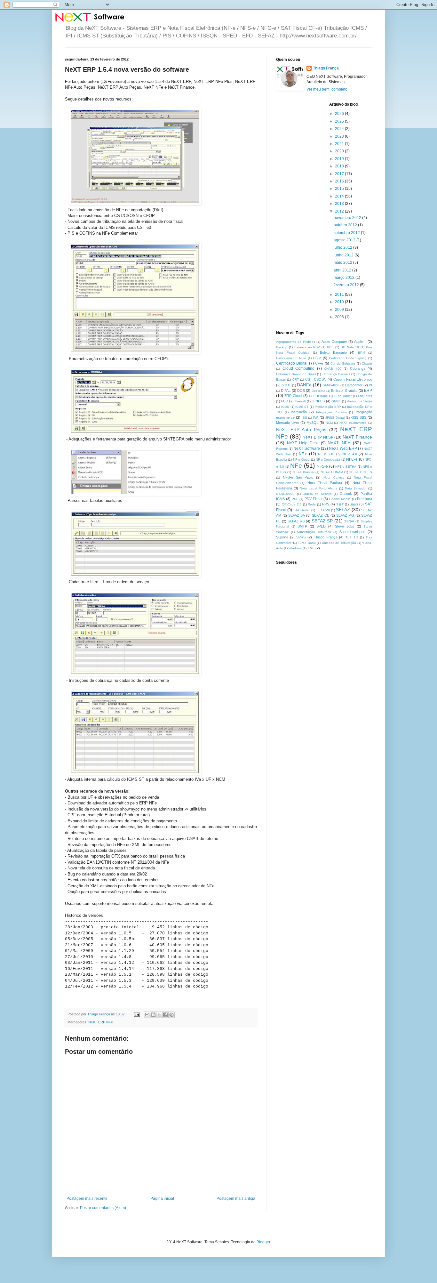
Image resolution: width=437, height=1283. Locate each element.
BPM (361, 352)
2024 (340, 128)
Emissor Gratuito (344, 390)
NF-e (303, 454)
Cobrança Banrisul (336, 374)
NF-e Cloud (301, 459)
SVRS (301, 537)
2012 (340, 211)
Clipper (367, 363)
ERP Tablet (342, 396)
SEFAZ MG (345, 515)
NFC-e (352, 459)
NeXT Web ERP (343, 448)
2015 (340, 188)
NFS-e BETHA (346, 466)
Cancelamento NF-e (291, 358)
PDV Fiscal (313, 499)
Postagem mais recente (87, 1198)
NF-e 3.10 (326, 454)
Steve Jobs (344, 526)
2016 (340, 181)
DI (370, 385)
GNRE (336, 401)
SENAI (349, 521)
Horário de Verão (359, 401)
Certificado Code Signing (348, 358)
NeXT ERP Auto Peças (301, 429)
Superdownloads (352, 532)
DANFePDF (330, 385)
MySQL (312, 422)
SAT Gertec (301, 510)
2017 (340, 174)
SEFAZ (343, 509)
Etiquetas (365, 396)
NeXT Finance (357, 437)
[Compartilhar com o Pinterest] (171, 1015)
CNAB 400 (332, 368)
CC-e (317, 358)
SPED (321, 526)
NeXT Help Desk (303, 443)
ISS (304, 417)
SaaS (354, 504)
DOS (301, 390)
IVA (315, 417)
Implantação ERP (328, 406)
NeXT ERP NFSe (318, 437)
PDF (295, 499)
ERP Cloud (293, 396)
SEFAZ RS (296, 521)
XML (310, 548)
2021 (340, 143)
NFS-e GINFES (360, 472)
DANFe (304, 384)
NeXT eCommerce (353, 422)
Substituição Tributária (314, 532)
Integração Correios (331, 412)
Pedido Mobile (340, 499)
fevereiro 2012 (347, 285)
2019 (340, 159)
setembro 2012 (347, 232)
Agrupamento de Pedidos (295, 341)
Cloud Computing (298, 368)
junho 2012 (344, 255)
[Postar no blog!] (153, 1015)
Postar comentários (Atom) (103, 1208)
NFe (296, 465)
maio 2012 (343, 262)
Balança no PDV (307, 347)
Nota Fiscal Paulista (324, 483)
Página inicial (162, 1198)
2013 (340, 203)
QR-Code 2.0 (292, 504)
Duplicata (318, 390)
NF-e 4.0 (349, 454)
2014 (340, 196)
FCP (284, 401)
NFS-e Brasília (303, 472)
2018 (340, 166)
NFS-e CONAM (332, 472)
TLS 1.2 (352, 537)
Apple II (360, 341)
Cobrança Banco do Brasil (296, 374)
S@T (340, 504)
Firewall (300, 401)
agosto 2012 (345, 240)
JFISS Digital (335, 417)
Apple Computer (334, 341)
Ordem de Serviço (317, 494)
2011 (340, 294)
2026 (340, 113)
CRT (295, 379)
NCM (329, 422)
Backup (281, 347)
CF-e (319, 363)
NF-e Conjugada (328, 459)
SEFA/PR (323, 510)
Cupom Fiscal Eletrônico (352, 379)
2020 (340, 151)
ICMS (285, 406)
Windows (295, 548)
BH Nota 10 (350, 347)
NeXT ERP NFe (100, 1022)
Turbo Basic (307, 543)
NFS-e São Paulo (298, 477)
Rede (312, 504)
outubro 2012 (346, 225)
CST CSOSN (315, 379)
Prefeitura (364, 499)
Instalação (299, 412)
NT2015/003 (285, 494)
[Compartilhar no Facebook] (165, 1015)
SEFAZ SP (322, 520)
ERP (368, 390)
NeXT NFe (339, 442)
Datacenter (353, 385)
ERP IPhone (318, 396)
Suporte (282, 537)
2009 (340, 309)
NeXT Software (306, 448)
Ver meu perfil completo (326, 89)
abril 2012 (343, 270)
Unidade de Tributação (339, 543)
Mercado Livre (287, 422)
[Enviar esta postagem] (136, 1014)
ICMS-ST (301, 406)
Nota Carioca (334, 477)
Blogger (263, 1242)
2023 (340, 136)
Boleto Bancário (333, 352)
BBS (330, 347)
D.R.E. (286, 385)
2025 (340, 121)
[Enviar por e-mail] (147, 1015)
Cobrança (357, 368)
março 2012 (344, 277)
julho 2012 (343, 247)
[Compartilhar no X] (159, 1015)
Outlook (346, 494)
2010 (340, 302)
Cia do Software (342, 363)
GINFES (318, 401)
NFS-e (322, 466)
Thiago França (326, 68)
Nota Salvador (356, 488)
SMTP (302, 526)
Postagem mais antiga (236, 1198)
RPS (325, 504)
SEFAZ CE (320, 515)
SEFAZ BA (296, 515)
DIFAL (285, 390)
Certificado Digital (291, 363)
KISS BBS (358, 417)
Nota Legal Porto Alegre (319, 488)
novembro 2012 (348, 217)
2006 (340, 317)
